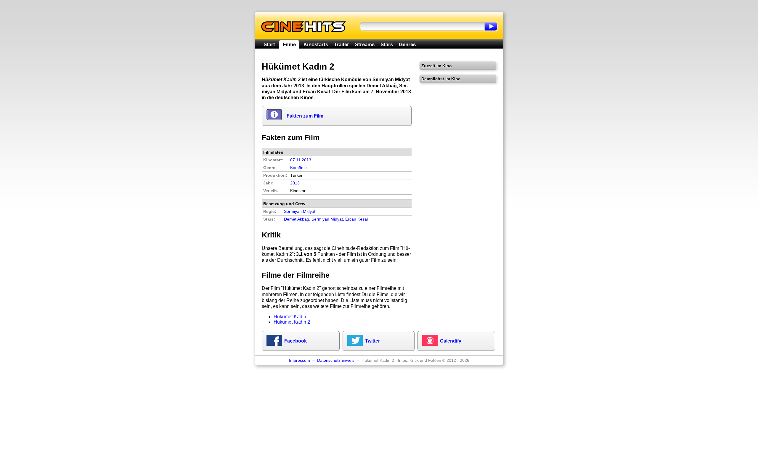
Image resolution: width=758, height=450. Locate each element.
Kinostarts (315, 44)
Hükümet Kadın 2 (292, 321)
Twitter (372, 340)
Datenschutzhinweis (335, 360)
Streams (365, 44)
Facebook (295, 340)
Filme (289, 44)
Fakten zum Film (305, 115)
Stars (386, 44)
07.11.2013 (300, 160)
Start (269, 44)
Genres (407, 44)
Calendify (450, 340)
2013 (295, 183)
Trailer (341, 44)
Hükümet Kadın (290, 316)
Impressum (299, 360)
